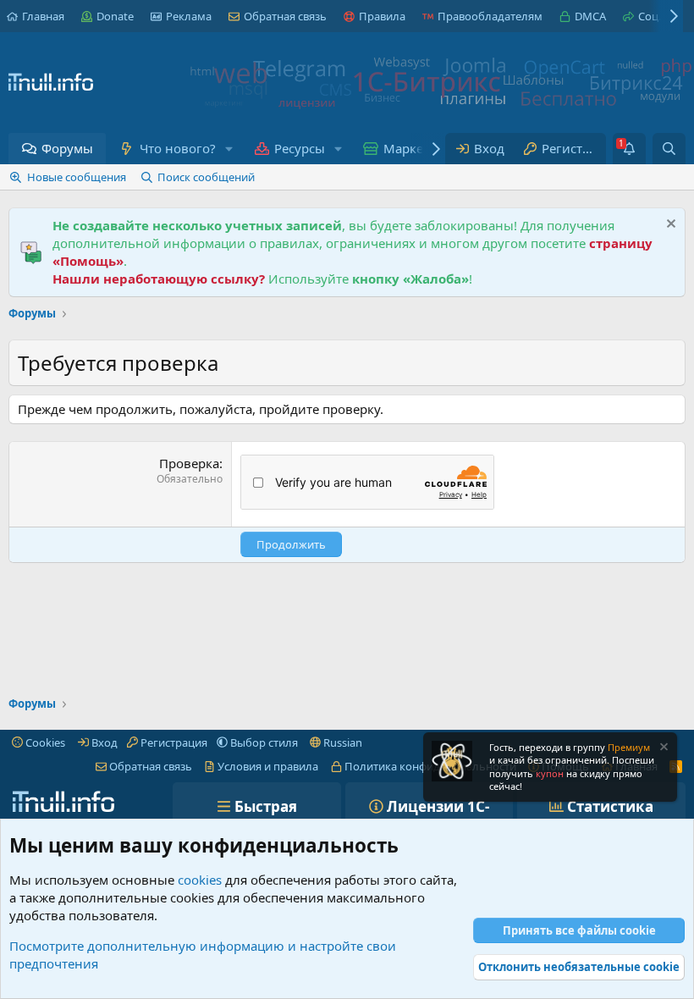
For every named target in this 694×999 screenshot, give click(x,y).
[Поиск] (669, 148)
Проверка (189, 463)
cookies (200, 879)
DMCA (590, 16)
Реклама (189, 16)
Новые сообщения (76, 177)
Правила (382, 16)
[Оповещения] (629, 148)
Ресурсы (299, 148)
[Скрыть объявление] (669, 226)
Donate (115, 16)
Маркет (406, 148)
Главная (43, 16)
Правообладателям (490, 16)
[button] (228, 148)
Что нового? (178, 148)
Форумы (67, 148)
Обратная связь (285, 16)
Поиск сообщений (206, 177)
